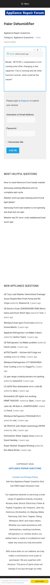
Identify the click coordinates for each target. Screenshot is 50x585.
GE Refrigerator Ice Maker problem (20, 342)
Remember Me (15, 142)
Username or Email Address (20, 114)
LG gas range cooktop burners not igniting (24, 376)
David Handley (10, 440)
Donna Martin (10, 327)
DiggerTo (30, 366)
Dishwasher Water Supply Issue (19, 436)
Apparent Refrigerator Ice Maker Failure (23, 332)
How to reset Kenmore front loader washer (24, 182)
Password (11, 128)
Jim (14, 430)
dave (15, 390)
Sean (31, 400)
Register (25, 100)
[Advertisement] (25, 254)
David (9, 410)
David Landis (10, 347)
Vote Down (40, 50)
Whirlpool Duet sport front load (19, 322)
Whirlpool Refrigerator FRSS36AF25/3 (22, 416)
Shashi (11, 54)
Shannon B (24, 303)
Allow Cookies (40, 581)
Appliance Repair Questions (17, 33)
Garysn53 (17, 381)
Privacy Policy (31, 477)
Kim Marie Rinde (11, 450)
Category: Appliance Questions (18, 37)
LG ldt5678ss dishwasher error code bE (23, 386)
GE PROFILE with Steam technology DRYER (24, 426)
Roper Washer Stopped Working (19, 445)
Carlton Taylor (19, 337)
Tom (41, 313)
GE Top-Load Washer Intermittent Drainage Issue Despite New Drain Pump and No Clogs (24, 298)
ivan (15, 420)
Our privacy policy (19, 583)
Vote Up (34, 49)
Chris (22, 356)
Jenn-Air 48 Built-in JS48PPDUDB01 (21, 406)
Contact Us (17, 477)
